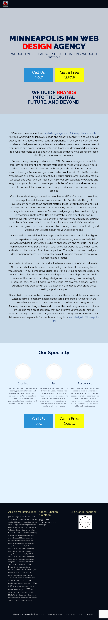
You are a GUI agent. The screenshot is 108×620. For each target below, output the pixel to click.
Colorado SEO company (16, 535)
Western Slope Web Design (24, 600)
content (30, 538)
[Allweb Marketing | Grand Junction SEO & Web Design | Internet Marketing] (5, 4)
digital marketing (14, 540)
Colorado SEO (15, 532)
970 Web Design (13, 517)
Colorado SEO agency (30, 532)
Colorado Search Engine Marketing (21, 530)
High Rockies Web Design (22, 583)
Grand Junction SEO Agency (17, 575)
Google (23, 540)
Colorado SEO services (20, 538)
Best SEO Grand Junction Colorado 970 (24, 522)
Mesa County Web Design (21, 586)
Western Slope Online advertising (19, 597)
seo (27, 589)
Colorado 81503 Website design (18, 525)
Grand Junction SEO (24, 572)
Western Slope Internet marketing (24, 595)
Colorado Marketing (29, 527)
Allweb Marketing (25, 517)
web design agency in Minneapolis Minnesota (70, 133)
